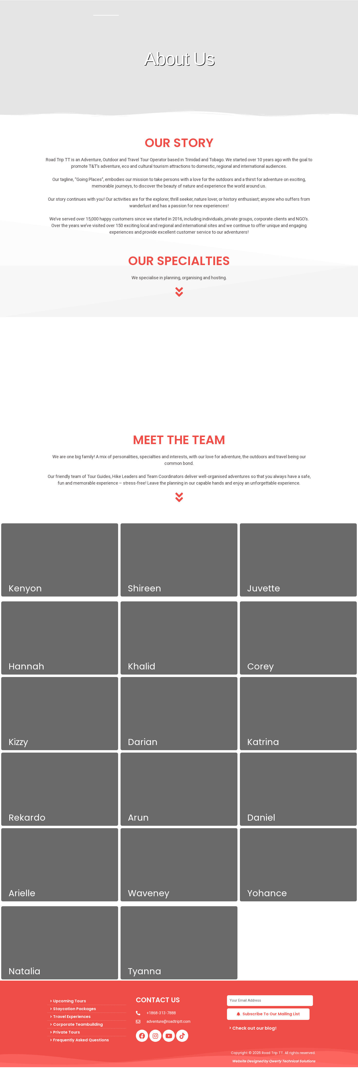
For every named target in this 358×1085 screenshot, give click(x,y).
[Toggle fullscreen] (30, 1072)
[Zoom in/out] (9, 1072)
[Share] (50, 1072)
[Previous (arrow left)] (9, 1081)
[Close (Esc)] (71, 1072)
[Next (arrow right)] (30, 1081)
